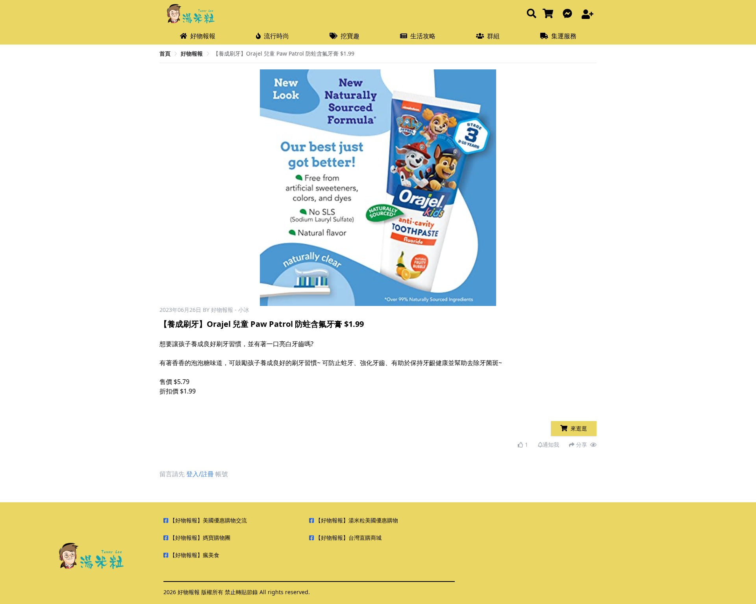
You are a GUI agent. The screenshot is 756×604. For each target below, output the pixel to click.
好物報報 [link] (192, 53)
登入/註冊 (200, 474)
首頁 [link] (164, 53)
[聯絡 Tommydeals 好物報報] (569, 14)
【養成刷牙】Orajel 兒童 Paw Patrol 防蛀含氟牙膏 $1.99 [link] (283, 53)
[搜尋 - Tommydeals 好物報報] (531, 14)
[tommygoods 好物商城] (549, 14)
